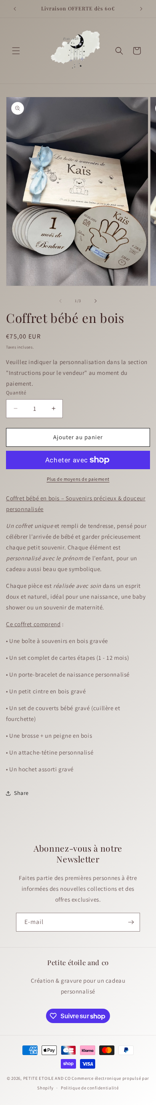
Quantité (16, 392)
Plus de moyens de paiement (78, 479)
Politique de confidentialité (90, 1088)
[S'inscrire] (131, 922)
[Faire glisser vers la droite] (95, 301)
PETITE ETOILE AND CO (47, 1078)
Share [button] (21, 792)
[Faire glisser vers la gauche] (60, 301)
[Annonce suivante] (141, 9)
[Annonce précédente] (15, 9)
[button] (16, 51)
